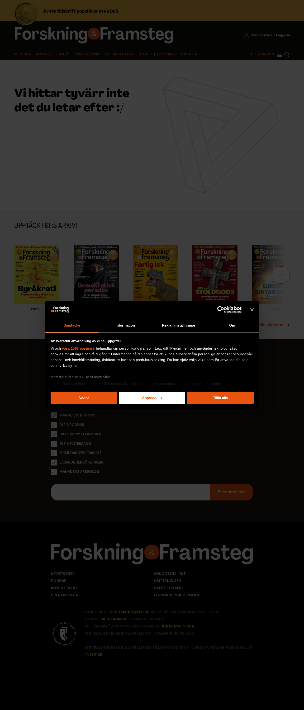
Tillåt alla (220, 398)
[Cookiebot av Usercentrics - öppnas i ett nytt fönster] (221, 309)
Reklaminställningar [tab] (178, 325)
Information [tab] (125, 325)
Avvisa (83, 398)
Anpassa (149, 398)
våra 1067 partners (78, 348)
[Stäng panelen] (252, 309)
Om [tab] (232, 325)
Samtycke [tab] (72, 325)
